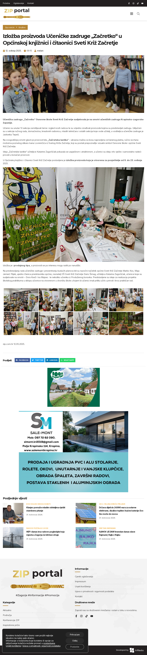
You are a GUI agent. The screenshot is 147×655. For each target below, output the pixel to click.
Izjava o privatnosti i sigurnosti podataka (41, 646)
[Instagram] (133, 3)
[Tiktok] (138, 3)
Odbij (74, 640)
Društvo (22, 27)
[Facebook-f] (129, 3)
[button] (131, 13)
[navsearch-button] (138, 13)
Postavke (74, 646)
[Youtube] (142, 3)
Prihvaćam (75, 634)
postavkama (49, 643)
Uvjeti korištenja (13, 646)
